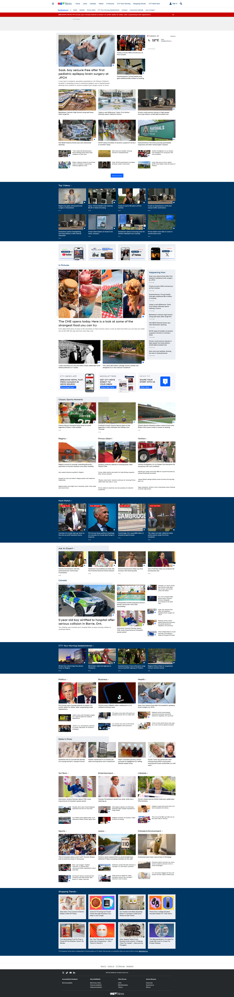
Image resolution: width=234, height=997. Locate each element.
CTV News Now (154, 4)
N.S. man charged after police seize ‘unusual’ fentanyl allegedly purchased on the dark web (165, 600)
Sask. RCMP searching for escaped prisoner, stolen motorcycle (123, 163)
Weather (82, 10)
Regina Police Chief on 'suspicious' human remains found (160, 667)
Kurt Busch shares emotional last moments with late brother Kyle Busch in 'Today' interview (83, 877)
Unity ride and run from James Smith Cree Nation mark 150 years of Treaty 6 (163, 164)
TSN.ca (120, 987)
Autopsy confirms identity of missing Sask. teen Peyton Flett (115, 465)
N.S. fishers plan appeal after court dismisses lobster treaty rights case (84, 818)
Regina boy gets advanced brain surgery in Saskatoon (70, 207)
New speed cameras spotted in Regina (71, 472)
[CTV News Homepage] (65, 4)
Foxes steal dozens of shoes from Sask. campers (100, 232)
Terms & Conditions (96, 985)
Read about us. (143, 951)
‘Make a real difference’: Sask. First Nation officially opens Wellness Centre (113, 113)
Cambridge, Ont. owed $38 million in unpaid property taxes (131, 534)
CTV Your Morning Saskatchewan (108, 10)
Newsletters (129, 966)
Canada (93, 4)
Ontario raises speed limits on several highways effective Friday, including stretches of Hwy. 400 (115, 858)
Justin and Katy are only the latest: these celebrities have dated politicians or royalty (79, 366)
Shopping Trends (139, 4)
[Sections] (53, 3)
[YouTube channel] (70, 972)
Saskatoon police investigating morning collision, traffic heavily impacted (69, 233)
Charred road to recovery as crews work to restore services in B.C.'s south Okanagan (163, 863)
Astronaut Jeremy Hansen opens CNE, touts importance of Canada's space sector (130, 630)
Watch (101, 4)
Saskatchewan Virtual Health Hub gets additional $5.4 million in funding (130, 77)
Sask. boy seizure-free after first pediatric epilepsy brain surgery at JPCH (83, 73)
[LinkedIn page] (74, 972)
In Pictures (110, 4)
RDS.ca (148, 987)
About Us (103, 966)
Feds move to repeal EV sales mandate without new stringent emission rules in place (122, 877)
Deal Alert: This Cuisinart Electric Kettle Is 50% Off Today (72, 913)
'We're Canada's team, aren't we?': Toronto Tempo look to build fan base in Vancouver (76, 858)
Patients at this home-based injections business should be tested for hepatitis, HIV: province (162, 714)
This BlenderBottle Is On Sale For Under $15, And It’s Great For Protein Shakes (161, 941)
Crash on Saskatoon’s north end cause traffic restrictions (159, 207)
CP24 (119, 982)
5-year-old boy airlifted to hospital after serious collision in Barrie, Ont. (86, 621)
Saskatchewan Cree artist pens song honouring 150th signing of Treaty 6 (131, 667)
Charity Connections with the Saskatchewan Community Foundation (68, 571)
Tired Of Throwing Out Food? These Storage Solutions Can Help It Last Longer (100, 913)
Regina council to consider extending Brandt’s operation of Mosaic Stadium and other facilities (76, 465)
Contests (124, 10)
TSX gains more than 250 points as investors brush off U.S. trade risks (123, 714)
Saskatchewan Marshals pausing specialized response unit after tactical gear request (154, 144)
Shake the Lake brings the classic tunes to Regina (70, 667)
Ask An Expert (150, 10)
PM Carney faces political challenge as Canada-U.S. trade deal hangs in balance (101, 535)
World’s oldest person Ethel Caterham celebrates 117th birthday (156, 800)
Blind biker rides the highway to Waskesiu (99, 667)
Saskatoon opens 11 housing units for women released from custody (131, 232)
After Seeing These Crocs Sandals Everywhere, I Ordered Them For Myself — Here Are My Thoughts (131, 942)
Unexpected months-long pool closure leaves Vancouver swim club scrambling (131, 604)
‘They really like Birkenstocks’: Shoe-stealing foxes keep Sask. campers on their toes (82, 152)
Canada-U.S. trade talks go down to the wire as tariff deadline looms (71, 534)
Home (78, 4)
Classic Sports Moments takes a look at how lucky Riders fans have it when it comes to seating (156, 426)
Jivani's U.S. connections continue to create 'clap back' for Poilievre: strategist (83, 727)
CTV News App (120, 966)
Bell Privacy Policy (95, 982)
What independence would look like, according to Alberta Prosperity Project (166, 633)
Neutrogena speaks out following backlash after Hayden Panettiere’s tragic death (123, 808)
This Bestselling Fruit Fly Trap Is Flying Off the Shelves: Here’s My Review (72, 941)
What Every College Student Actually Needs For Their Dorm (160, 913)
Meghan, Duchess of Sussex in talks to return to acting (123, 818)
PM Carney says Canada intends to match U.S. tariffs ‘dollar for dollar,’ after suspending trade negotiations (75, 707)
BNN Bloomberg (123, 985)
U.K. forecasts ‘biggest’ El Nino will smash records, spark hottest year (163, 873)
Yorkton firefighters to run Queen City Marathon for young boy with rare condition (162, 152)
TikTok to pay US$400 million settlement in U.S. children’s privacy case (115, 706)
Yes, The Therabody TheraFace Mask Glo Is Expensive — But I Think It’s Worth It (101, 941)
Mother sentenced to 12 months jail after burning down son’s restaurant (101, 760)
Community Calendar (136, 10)
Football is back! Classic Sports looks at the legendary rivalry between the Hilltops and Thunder (114, 427)
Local (85, 4)
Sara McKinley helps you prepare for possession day (161, 570)
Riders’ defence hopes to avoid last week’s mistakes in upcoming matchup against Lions (83, 164)
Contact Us (111, 966)
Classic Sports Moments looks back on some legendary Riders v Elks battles (74, 426)
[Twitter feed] (63, 972)
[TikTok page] (67, 972)
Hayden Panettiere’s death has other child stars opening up (116, 800)
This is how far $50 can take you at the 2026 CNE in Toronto (163, 817)
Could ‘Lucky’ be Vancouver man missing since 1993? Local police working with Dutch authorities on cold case (162, 762)
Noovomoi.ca (150, 985)
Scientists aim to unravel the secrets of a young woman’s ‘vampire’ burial (71, 760)
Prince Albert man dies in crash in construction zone (160, 232)
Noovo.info (149, 982)
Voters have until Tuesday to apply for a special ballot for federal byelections (83, 716)
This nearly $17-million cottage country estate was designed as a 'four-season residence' (121, 366)
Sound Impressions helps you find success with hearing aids (130, 570)
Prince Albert (91, 10)
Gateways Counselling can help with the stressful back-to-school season (101, 570)
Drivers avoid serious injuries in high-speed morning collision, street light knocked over (153, 113)
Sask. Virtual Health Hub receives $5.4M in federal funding (100, 207)
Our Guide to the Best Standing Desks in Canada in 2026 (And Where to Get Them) (131, 913)
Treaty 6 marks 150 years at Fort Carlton (129, 207)
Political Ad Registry (96, 987)
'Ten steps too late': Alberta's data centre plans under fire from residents (160, 535)
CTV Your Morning (123, 4)
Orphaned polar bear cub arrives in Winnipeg (154, 857)
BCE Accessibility (67, 982)
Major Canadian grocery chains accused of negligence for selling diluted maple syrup (130, 761)
